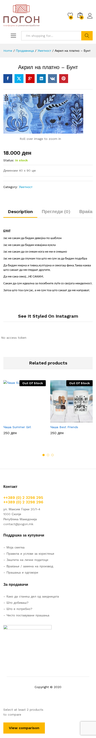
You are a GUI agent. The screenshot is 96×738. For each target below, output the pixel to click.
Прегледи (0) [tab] (56, 211)
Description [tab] (20, 211)
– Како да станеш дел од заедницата (31, 596)
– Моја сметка (14, 547)
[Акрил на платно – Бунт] (7, 78)
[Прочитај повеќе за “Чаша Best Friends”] (60, 419)
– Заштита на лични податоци (25, 560)
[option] (24, 410)
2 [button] (48, 455)
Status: (8, 160)
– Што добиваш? (16, 602)
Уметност (25, 187)
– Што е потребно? (17, 609)
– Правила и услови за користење (28, 553)
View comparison (24, 728)
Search (87, 35)
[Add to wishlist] (34, 419)
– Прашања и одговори (20, 572)
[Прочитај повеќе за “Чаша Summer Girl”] (13, 419)
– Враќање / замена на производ (28, 566)
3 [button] (52, 455)
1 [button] (43, 455)
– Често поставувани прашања (26, 615)
